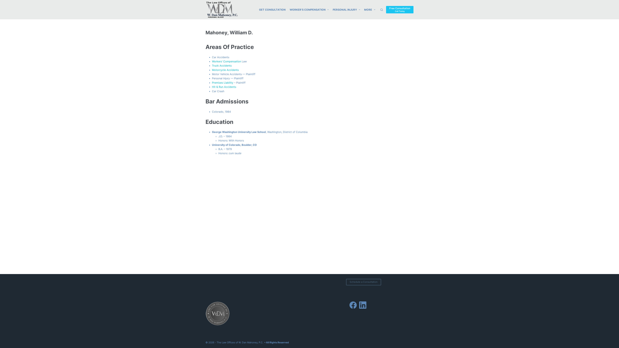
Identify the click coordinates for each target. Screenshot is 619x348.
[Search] (381, 10)
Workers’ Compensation (226, 61)
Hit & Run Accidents (224, 86)
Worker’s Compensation (308, 9)
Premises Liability (222, 82)
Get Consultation (272, 9)
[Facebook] (353, 305)
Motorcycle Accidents (225, 70)
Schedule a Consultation (364, 281)
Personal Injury (345, 9)
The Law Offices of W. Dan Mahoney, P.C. (240, 342)
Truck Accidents (222, 65)
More (368, 9)
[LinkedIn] (362, 305)
